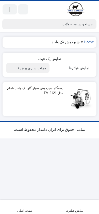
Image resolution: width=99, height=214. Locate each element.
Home (89, 42)
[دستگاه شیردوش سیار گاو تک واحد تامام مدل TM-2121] (80, 99)
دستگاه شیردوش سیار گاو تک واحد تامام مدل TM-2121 (35, 90)
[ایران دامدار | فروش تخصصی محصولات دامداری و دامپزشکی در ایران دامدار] (76, 9)
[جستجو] (6, 24)
